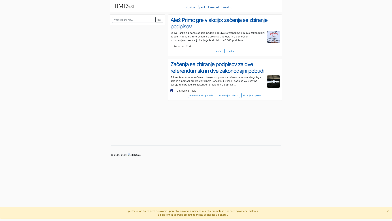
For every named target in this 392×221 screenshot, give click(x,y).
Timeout (213, 7)
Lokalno (226, 7)
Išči (159, 19)
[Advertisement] (133, 91)
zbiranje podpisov (252, 95)
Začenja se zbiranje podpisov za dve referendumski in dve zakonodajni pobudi (217, 67)
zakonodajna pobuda (228, 95)
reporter (230, 51)
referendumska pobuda (201, 95)
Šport (201, 7)
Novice (190, 7)
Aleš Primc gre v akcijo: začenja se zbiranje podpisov (219, 23)
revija (219, 51)
